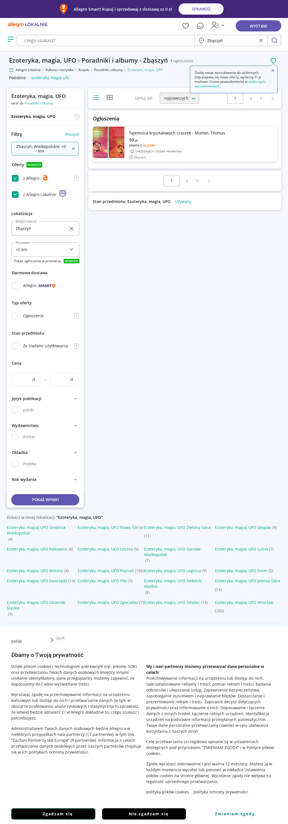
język (60, 638)
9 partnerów (83, 740)
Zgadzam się (58, 813)
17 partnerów (99, 734)
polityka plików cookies (167, 792)
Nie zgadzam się (148, 813)
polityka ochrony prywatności (221, 792)
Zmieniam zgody (235, 813)
